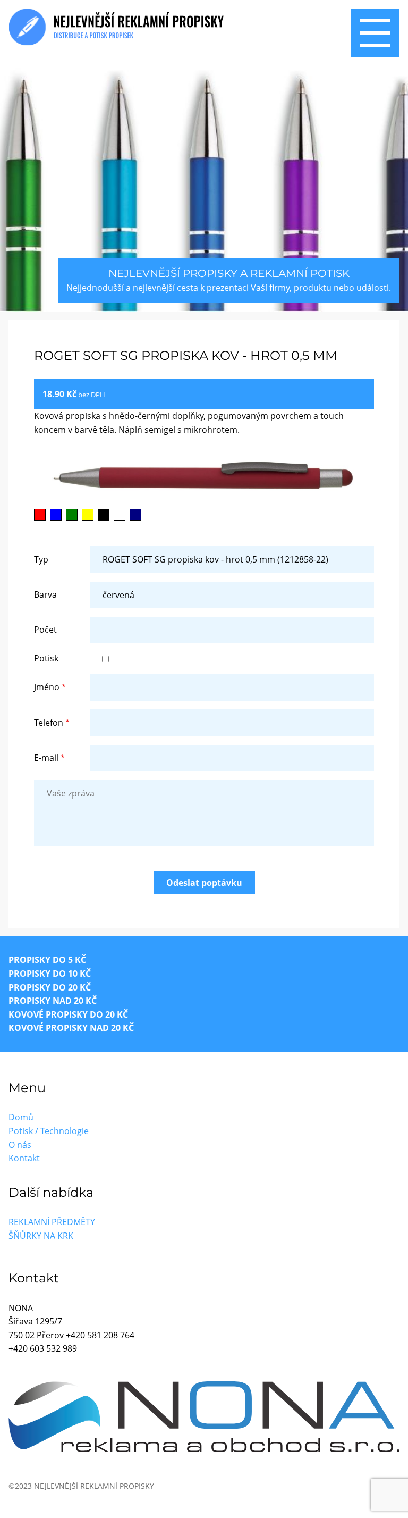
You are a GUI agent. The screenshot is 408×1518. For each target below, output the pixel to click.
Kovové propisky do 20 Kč (68, 1014)
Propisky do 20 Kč (49, 987)
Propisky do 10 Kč (49, 973)
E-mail (46, 758)
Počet (45, 629)
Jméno (47, 687)
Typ (41, 559)
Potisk (46, 658)
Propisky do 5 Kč (47, 960)
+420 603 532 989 (42, 1348)
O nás (19, 1145)
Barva (45, 594)
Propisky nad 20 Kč (52, 1001)
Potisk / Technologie (48, 1131)
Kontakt (24, 1158)
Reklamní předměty (51, 1222)
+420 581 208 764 (100, 1335)
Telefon (48, 722)
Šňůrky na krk (40, 1236)
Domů (20, 1117)
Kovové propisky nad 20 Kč (71, 1028)
